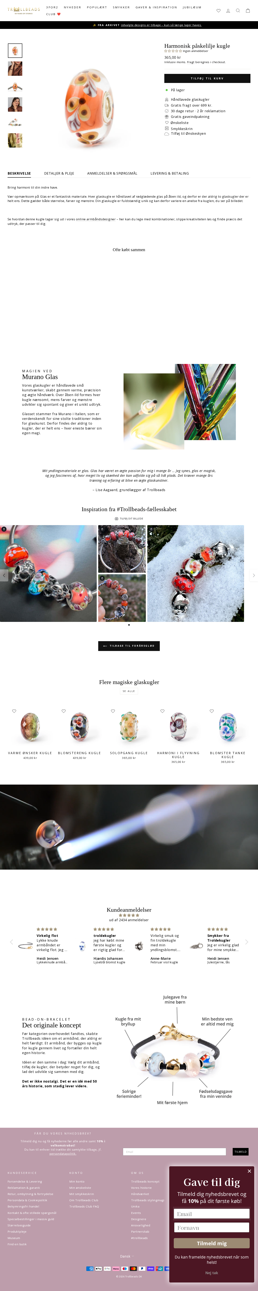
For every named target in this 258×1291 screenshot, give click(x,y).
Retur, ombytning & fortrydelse (30, 1194)
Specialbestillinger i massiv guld (31, 1219)
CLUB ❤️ (53, 14)
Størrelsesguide (19, 1225)
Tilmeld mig (212, 1243)
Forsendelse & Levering (25, 1181)
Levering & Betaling (170, 173)
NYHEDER (72, 7)
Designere (138, 1219)
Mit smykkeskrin (81, 1194)
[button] (173, 51)
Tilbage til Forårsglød (131, 645)
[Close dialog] (249, 1171)
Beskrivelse (19, 173)
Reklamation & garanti (24, 1188)
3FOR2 (52, 7)
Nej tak (211, 1272)
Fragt (191, 62)
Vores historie (141, 1188)
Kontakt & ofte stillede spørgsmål (32, 1213)
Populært (97, 7)
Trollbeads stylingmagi (147, 1200)
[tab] (129, 625)
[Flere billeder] (254, 575)
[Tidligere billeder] (4, 575)
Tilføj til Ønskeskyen (188, 133)
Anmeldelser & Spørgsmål (112, 173)
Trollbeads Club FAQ (84, 1206)
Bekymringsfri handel (23, 1206)
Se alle (129, 691)
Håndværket (140, 1194)
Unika (135, 1206)
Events (136, 1213)
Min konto (76, 1181)
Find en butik (17, 1244)
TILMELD (241, 1151)
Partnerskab (140, 1231)
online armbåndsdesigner (96, 219)
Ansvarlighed (140, 1225)
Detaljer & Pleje (59, 173)
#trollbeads (139, 1238)
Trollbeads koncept (145, 1181)
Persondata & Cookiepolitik (27, 1200)
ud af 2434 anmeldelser (129, 920)
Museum (14, 1238)
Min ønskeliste (80, 1188)
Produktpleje (17, 1231)
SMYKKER (121, 7)
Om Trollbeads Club (83, 1200)
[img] (129, 915)
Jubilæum (192, 7)
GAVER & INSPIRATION (156, 7)
